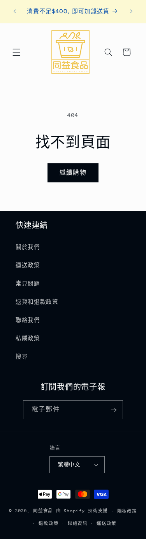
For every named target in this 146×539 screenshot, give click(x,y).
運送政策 (28, 265)
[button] (16, 52)
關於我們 (28, 247)
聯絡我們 (28, 320)
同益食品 (44, 510)
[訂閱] (113, 409)
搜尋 (22, 357)
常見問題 (28, 283)
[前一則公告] (14, 11)
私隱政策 (28, 338)
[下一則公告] (131, 11)
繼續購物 (73, 172)
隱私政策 (127, 511)
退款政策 (48, 523)
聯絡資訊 (78, 523)
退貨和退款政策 (37, 302)
